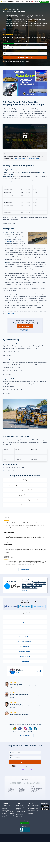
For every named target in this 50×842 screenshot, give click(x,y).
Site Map (3, 816)
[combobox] (25, 47)
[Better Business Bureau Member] (25, 829)
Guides (26, 1)
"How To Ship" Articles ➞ (25, 627)
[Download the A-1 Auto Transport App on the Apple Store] (45, 809)
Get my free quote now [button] (25, 326)
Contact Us (30, 813)
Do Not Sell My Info (20, 809)
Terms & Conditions (20, 811)
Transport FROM (6, 45)
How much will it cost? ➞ (25, 651)
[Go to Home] (3, 6)
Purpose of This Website (33, 806)
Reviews (22, 1)
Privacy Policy (19, 814)
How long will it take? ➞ (25, 622)
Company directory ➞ (25, 636)
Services (17, 1)
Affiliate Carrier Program (33, 810)
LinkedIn (30, 731)
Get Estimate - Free (25, 57)
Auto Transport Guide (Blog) (8, 815)
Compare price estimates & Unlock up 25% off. (26, 158)
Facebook (20, 731)
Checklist (36, 1)
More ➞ (38, 671)
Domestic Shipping (6, 811)
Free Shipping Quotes (6, 805)
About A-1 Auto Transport (33, 805)
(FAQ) (11, 811)
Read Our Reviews (6, 806)
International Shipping (6, 813)
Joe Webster (9, 29)
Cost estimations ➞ (25, 646)
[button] (44, 2)
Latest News (30, 811)
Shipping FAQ (5, 808)
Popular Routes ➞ (25, 656)
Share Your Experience (25, 735)
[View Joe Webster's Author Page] (12, 671)
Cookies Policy (19, 813)
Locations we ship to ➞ (25, 631)
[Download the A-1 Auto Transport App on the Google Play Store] (45, 806)
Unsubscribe (19, 816)
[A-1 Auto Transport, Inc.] (8, 1)
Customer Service (20, 805)
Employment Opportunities (33, 808)
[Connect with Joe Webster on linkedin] (18, 672)
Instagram (25, 731)
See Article (24, 590)
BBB (35, 731)
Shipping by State (5, 810)
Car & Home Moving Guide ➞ (25, 641)
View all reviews (25, 569)
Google (14, 731)
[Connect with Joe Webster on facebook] (16, 672)
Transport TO (6, 50)
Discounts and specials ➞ (25, 617)
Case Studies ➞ (25, 661)
